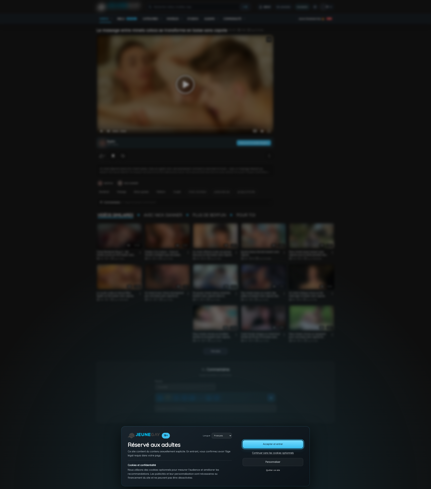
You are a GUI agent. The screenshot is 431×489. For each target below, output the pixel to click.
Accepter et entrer (273, 444)
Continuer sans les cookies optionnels (273, 452)
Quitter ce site (273, 470)
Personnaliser (273, 461)
